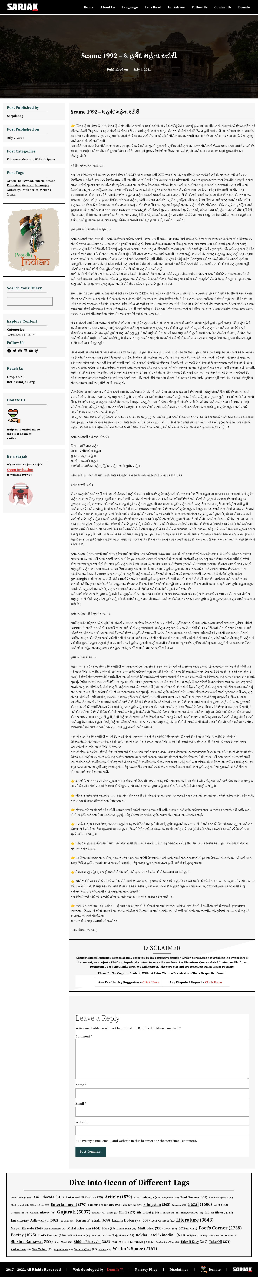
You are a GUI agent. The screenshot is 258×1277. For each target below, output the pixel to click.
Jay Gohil (67, 1220)
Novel (170, 1228)
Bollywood (25, 181)
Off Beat (187, 1228)
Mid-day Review (55, 1228)
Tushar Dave (21, 1249)
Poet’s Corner (52, 1235)
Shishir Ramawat (32, 1241)
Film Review (132, 1205)
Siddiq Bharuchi (92, 1241)
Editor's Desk (39, 1205)
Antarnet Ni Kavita (84, 1197)
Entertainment (44, 181)
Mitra (108, 1228)
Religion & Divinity (200, 1235)
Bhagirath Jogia (147, 1197)
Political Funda (78, 1235)
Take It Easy (193, 1241)
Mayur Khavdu (27, 1228)
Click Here (150, 982)
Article (11, 181)
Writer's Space (135, 1248)
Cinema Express (221, 1197)
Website (81, 1122)
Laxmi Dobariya (131, 1220)
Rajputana (123, 1235)
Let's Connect (163, 1220)
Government (19, 1212)
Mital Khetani (84, 1228)
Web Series (30, 190)
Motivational (126, 1228)
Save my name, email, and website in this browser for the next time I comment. (138, 1141)
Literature (195, 1219)
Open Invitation (20, 469)
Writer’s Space (45, 159)
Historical (148, 1212)
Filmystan (14, 159)
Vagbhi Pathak (63, 1249)
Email (80, 1103)
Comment (83, 1036)
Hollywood (169, 1212)
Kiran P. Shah (93, 1220)
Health (112, 1213)
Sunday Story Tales (167, 1242)
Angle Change (21, 1197)
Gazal (200, 1204)
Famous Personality (104, 1205)
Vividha (104, 1249)
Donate (215, 1269)
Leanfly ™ (115, 1269)
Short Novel (63, 1241)
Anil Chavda (48, 1197)
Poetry (23, 1235)
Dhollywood (20, 1205)
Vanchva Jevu (85, 1249)
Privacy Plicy (146, 1269)
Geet (221, 1205)
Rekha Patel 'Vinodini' (160, 1235)
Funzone (179, 1205)
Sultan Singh (142, 1242)
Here (218, 982)
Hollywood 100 (192, 1212)
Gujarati (27, 159)
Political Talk (101, 1235)
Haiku (98, 1212)
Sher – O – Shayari (225, 1235)
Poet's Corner (220, 1228)
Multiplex (150, 1228)
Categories (15, 329)
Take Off (220, 1241)
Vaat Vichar (42, 1249)
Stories (120, 1242)
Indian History (219, 1212)
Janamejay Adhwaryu (34, 1220)
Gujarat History (42, 1212)
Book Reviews (193, 1197)
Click (209, 982)
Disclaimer (179, 1269)
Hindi (127, 1212)
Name (80, 1085)
